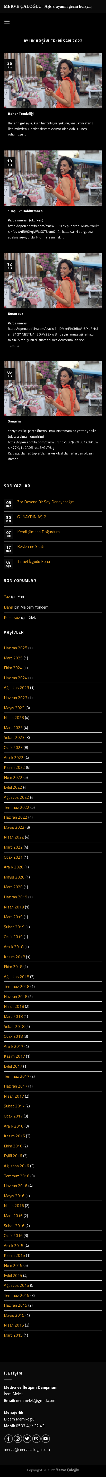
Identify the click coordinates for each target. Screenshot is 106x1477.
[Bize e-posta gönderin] (36, 1438)
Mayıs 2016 (14, 1196)
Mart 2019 (13, 917)
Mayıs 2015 (14, 1315)
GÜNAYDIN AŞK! (31, 516)
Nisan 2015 (14, 1325)
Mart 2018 (13, 1016)
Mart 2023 (13, 727)
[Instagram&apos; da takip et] (18, 1438)
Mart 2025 (13, 658)
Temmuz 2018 (16, 986)
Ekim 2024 (13, 668)
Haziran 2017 (15, 1086)
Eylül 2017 (13, 1066)
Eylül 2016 (13, 1156)
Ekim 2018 (13, 966)
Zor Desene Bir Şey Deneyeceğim (46, 501)
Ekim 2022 (13, 777)
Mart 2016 (13, 1215)
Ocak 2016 (13, 1235)
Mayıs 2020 (14, 877)
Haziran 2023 (15, 697)
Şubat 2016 (14, 1226)
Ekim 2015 (13, 1265)
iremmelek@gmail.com (35, 1400)
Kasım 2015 (14, 1255)
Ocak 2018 (13, 1036)
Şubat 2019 (14, 927)
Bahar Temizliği (21, 113)
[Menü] (7, 21)
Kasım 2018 (14, 957)
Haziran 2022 (15, 817)
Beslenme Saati (30, 546)
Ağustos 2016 (16, 1166)
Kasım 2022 (14, 767)
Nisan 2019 (14, 907)
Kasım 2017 (14, 1056)
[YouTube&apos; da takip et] (45, 1438)
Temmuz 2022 (16, 807)
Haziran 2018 (15, 996)
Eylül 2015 (13, 1275)
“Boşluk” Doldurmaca (25, 211)
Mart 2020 (13, 887)
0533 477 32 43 (30, 1426)
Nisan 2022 (14, 837)
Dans (8, 607)
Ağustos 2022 (16, 797)
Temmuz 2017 (16, 1076)
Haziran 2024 (15, 678)
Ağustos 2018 (16, 976)
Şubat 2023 (14, 737)
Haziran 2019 (15, 897)
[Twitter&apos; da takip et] (27, 1438)
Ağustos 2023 (16, 687)
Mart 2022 (13, 847)
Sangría (14, 421)
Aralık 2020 (13, 867)
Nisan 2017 (14, 1096)
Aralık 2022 (13, 757)
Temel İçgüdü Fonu (33, 561)
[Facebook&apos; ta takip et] (8, 1438)
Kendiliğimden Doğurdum (38, 531)
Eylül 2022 (13, 787)
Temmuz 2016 (16, 1176)
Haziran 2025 (15, 648)
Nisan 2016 (14, 1205)
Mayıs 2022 (14, 827)
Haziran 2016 (15, 1186)
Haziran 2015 (15, 1305)
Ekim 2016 (13, 1146)
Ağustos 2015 (16, 1285)
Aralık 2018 (13, 947)
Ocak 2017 (13, 1116)
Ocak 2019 (13, 936)
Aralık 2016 (13, 1126)
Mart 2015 (13, 1335)
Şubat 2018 (14, 1026)
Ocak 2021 (13, 857)
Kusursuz (15, 314)
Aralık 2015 (13, 1245)
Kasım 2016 (14, 1136)
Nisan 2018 (14, 1006)
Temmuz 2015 (16, 1295)
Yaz (7, 596)
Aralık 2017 (13, 1046)
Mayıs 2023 (14, 708)
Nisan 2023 (14, 717)
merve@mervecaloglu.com (27, 1449)
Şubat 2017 (14, 1106)
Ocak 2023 (13, 747)
